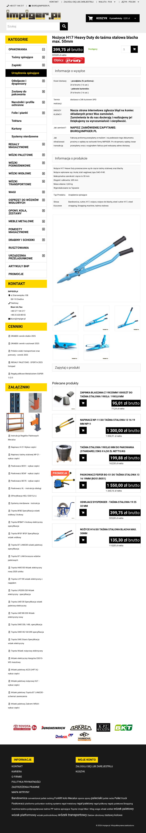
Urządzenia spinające (25, 73)
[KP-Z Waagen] (103, 725)
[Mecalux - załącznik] (15, 395)
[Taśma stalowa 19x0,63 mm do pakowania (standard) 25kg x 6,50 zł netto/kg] (64, 443)
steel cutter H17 (120, 202)
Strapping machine (86, 206)
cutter (82, 202)
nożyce (93, 202)
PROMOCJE (16, 274)
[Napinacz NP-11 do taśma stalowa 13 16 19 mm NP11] (64, 416)
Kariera (17, 771)
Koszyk (80, 771)
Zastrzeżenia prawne (26, 787)
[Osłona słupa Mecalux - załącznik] (35, 395)
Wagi (12, 192)
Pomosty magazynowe (18, 231)
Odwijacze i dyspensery (19, 82)
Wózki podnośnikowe (19, 164)
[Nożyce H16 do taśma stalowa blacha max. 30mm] (64, 525)
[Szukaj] (64, 26)
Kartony (17, 128)
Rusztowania (19, 247)
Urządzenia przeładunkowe (21, 257)
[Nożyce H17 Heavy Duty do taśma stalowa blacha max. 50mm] (96, 216)
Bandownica (73, 202)
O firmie (17, 776)
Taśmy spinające (22, 57)
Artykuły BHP (19, 266)
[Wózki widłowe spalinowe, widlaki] (84, 734)
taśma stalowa (101, 206)
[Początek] (37, 15)
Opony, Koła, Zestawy (18, 212)
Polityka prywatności (26, 781)
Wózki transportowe (20, 183)
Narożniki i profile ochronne (23, 103)
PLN (105, 2)
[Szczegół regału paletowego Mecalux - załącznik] (35, 414)
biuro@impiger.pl (41, 6)
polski (128, 2)
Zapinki (16, 65)
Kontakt (54, 2)
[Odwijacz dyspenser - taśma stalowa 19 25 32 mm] (64, 498)
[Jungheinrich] (53, 725)
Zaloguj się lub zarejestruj (78, 2)
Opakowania (18, 49)
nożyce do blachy (104, 202)
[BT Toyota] (25, 725)
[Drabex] (64, 734)
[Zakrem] (81, 725)
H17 (88, 202)
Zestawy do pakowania (19, 93)
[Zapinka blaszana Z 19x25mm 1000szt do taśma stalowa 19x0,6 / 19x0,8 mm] (64, 389)
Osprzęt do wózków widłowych (24, 201)
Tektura (17, 120)
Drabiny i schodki (22, 240)
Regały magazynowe (18, 146)
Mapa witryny (20, 792)
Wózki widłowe (20, 173)
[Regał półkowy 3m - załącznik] (15, 414)
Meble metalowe (21, 221)
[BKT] (123, 725)
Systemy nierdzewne (25, 136)
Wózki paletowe (21, 155)
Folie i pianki (20, 112)
